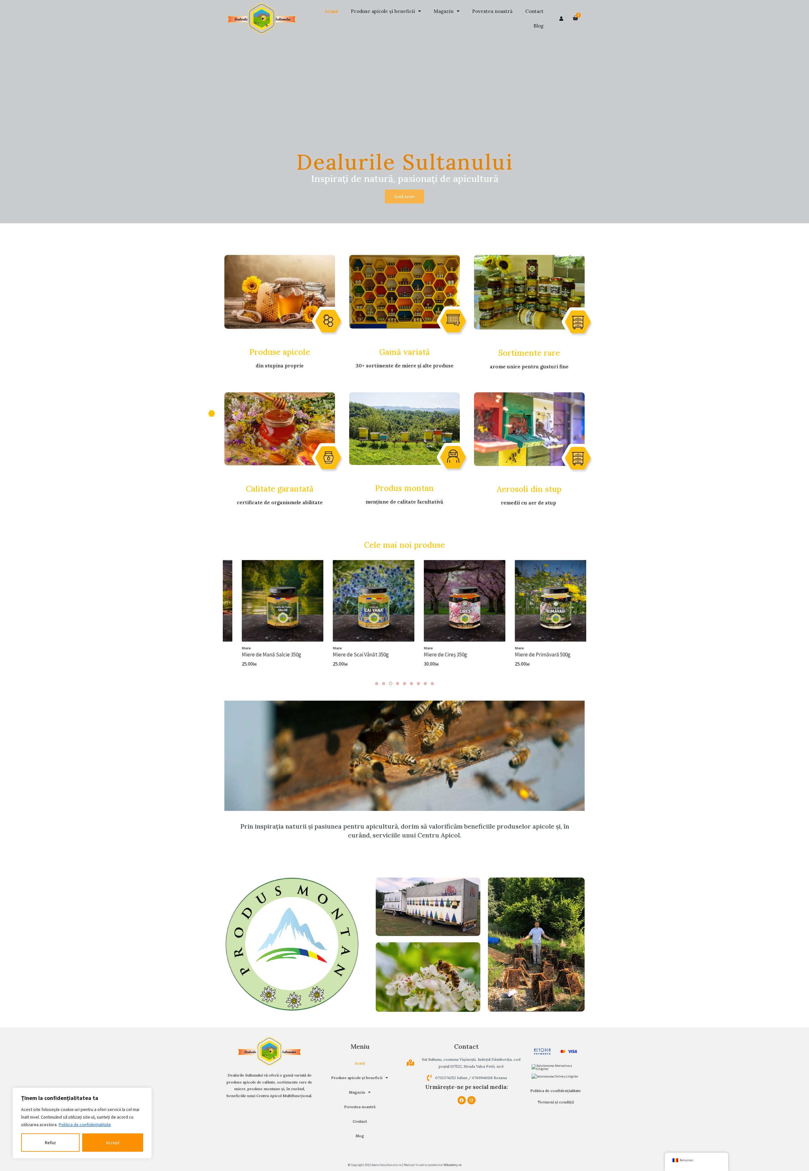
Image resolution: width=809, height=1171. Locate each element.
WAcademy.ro (452, 1165)
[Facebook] (462, 1100)
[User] (561, 18)
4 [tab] (397, 683)
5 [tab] (404, 683)
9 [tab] (432, 683)
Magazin (443, 11)
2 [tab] (383, 683)
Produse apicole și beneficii (383, 11)
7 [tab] (418, 683)
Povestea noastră (492, 11)
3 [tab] (390, 683)
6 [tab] (411, 683)
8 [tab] (425, 683)
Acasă (331, 11)
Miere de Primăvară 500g (528, 654)
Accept (112, 1142)
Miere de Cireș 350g (431, 654)
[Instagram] (471, 1100)
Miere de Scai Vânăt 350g (346, 654)
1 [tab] (376, 683)
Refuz (50, 1142)
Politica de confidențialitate (85, 1124)
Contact (534, 11)
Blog (538, 26)
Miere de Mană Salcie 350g (257, 654)
